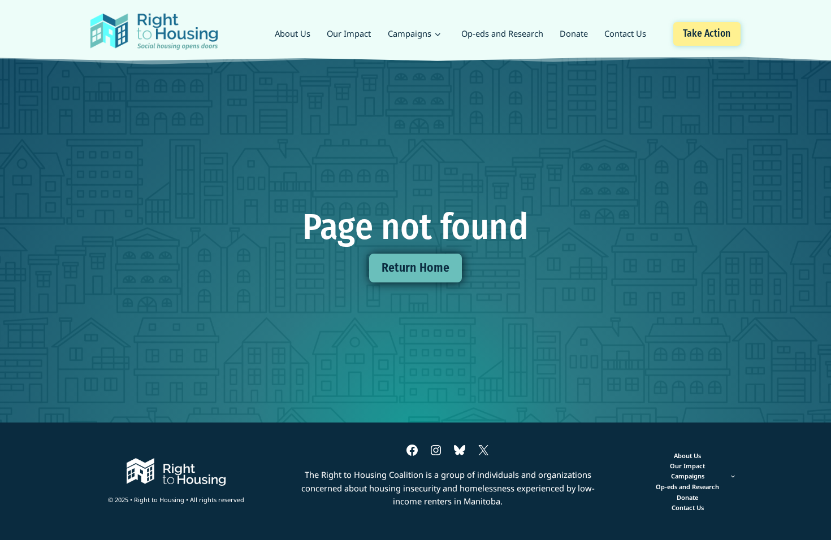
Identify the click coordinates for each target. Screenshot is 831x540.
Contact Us (625, 33)
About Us (292, 33)
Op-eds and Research (502, 33)
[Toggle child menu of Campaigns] (688, 476)
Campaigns (409, 33)
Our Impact (349, 33)
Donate (574, 33)
